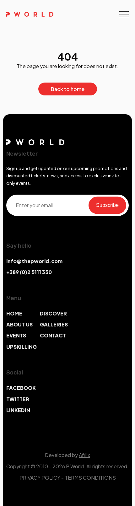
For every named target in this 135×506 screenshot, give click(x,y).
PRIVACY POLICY (39, 477)
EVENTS (16, 335)
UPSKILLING (21, 346)
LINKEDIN (18, 410)
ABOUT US (19, 324)
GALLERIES (54, 324)
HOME (14, 313)
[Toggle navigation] (124, 14)
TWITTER (17, 399)
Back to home (67, 89)
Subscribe (107, 205)
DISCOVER (53, 313)
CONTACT (53, 335)
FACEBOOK (21, 388)
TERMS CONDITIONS (90, 477)
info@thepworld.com (34, 261)
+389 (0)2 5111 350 (29, 272)
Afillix (84, 455)
